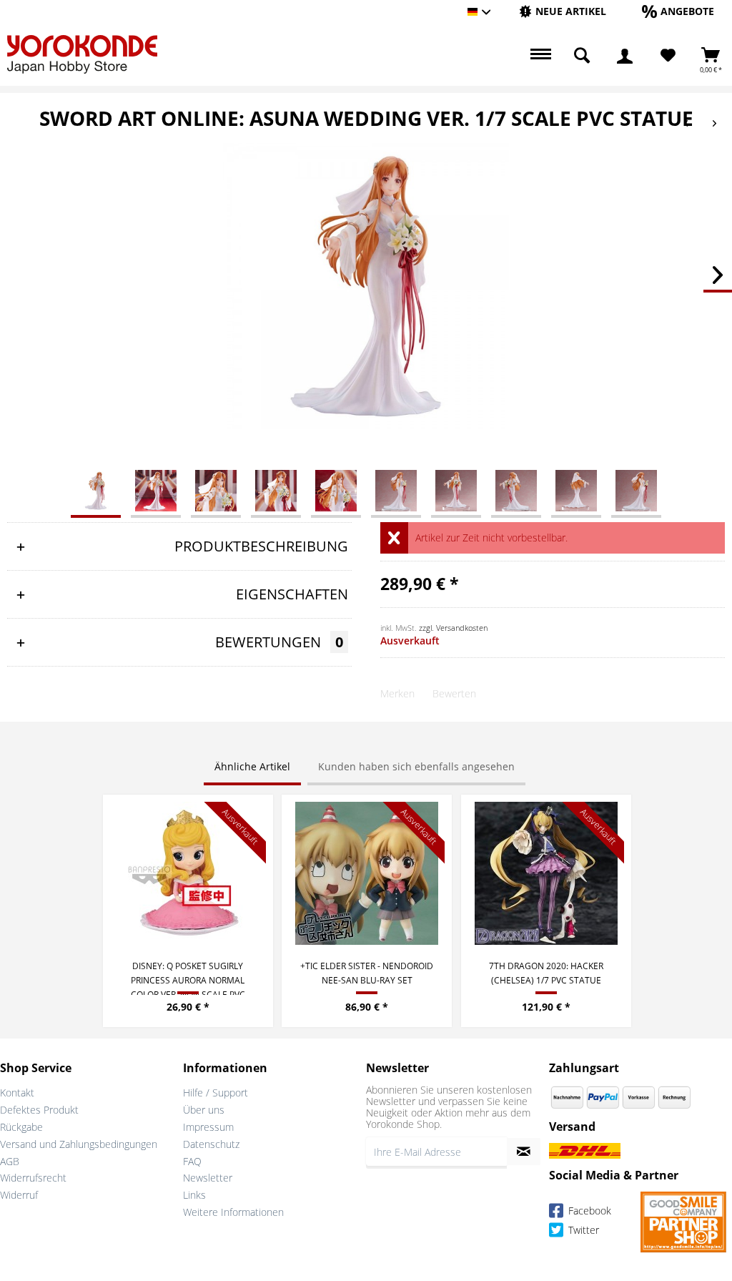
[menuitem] (562, 12)
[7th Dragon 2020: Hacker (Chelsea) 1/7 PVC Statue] (546, 873)
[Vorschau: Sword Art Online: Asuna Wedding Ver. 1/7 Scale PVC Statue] (96, 490)
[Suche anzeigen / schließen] (581, 55)
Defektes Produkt (39, 1109)
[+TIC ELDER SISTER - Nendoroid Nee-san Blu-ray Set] (367, 873)
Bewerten (454, 693)
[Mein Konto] (624, 55)
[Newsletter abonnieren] (523, 1151)
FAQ (192, 1161)
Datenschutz (211, 1144)
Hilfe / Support (215, 1092)
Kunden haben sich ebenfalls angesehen (416, 766)
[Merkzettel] (668, 55)
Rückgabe (21, 1127)
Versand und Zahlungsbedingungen (78, 1144)
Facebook (588, 1211)
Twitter (582, 1230)
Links (194, 1195)
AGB (9, 1161)
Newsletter (207, 1177)
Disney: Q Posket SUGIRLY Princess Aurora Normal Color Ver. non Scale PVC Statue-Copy (188, 977)
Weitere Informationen (233, 1212)
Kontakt (17, 1092)
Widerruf (19, 1195)
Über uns (203, 1109)
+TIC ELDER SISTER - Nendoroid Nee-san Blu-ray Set (366, 973)
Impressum (208, 1127)
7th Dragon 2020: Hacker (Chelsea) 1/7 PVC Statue (546, 973)
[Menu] (539, 55)
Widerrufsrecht (33, 1177)
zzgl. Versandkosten (453, 627)
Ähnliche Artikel (252, 766)
